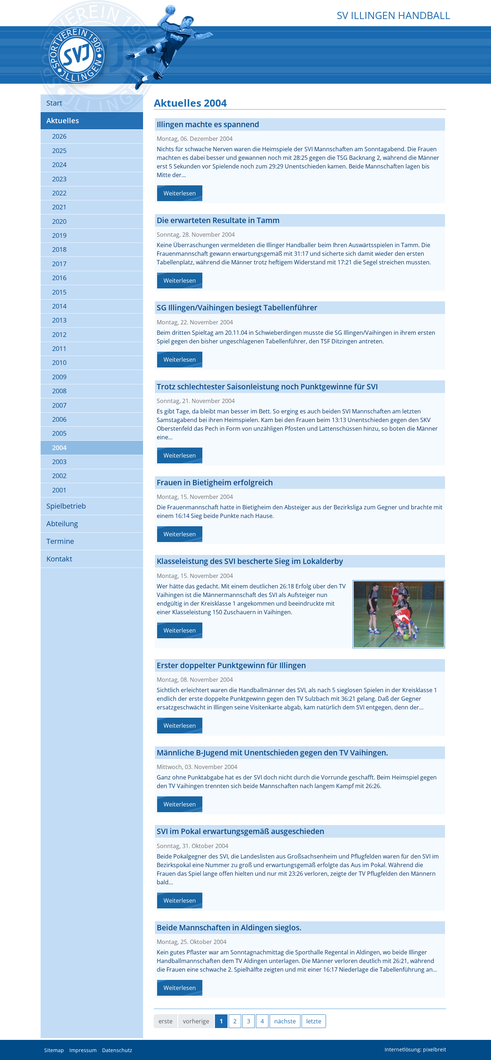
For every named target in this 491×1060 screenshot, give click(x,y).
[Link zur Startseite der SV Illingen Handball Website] (76, 55)
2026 (59, 136)
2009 (59, 376)
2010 (59, 362)
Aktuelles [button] (62, 120)
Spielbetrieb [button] (66, 506)
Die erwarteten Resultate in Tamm (218, 220)
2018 (59, 249)
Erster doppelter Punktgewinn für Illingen (231, 665)
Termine (60, 541)
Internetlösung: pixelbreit (415, 1049)
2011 (59, 348)
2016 (59, 277)
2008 (59, 390)
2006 (59, 419)
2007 (59, 405)
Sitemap (54, 1050)
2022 (59, 193)
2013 (59, 320)
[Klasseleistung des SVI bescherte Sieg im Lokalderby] (399, 614)
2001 (59, 490)
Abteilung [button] (62, 523)
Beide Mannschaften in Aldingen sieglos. (229, 927)
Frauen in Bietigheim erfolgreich (215, 482)
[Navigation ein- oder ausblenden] (245, 31)
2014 (59, 306)
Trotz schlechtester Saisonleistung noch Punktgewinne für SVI (267, 386)
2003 (59, 461)
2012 (59, 334)
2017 (59, 263)
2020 (59, 221)
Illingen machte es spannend (208, 124)
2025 (59, 150)
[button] (480, 1036)
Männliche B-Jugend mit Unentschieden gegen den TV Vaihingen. (272, 752)
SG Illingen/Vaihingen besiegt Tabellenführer (237, 307)
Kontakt (59, 559)
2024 (59, 164)
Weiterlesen (180, 193)
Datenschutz (117, 1050)
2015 (59, 292)
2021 (59, 207)
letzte (313, 1021)
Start (54, 103)
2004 (59, 447)
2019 (59, 235)
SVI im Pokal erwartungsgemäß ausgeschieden (240, 831)
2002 (59, 475)
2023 (59, 179)
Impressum (83, 1050)
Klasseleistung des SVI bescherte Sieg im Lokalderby (250, 561)
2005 (59, 433)
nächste (285, 1021)
